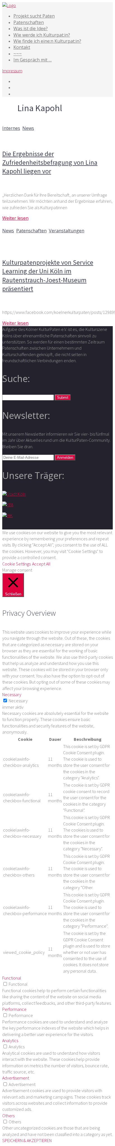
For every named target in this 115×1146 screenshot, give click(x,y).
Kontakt (21, 47)
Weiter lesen (15, 218)
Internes (11, 128)
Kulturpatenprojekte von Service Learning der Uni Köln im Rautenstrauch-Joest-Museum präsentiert (47, 275)
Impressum (12, 70)
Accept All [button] (41, 564)
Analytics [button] (10, 1040)
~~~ (17, 54)
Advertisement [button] (15, 1078)
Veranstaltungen (66, 231)
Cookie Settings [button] (16, 564)
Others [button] (8, 1115)
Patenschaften (28, 22)
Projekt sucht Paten (34, 16)
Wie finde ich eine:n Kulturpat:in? (47, 41)
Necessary (18, 700)
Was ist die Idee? (30, 28)
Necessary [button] (11, 694)
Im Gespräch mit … (32, 60)
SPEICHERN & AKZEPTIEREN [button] (27, 1140)
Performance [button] (14, 1009)
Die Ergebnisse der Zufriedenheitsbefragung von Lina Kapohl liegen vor (49, 162)
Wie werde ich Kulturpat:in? (41, 35)
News (28, 128)
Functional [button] (11, 978)
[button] (63, 397)
